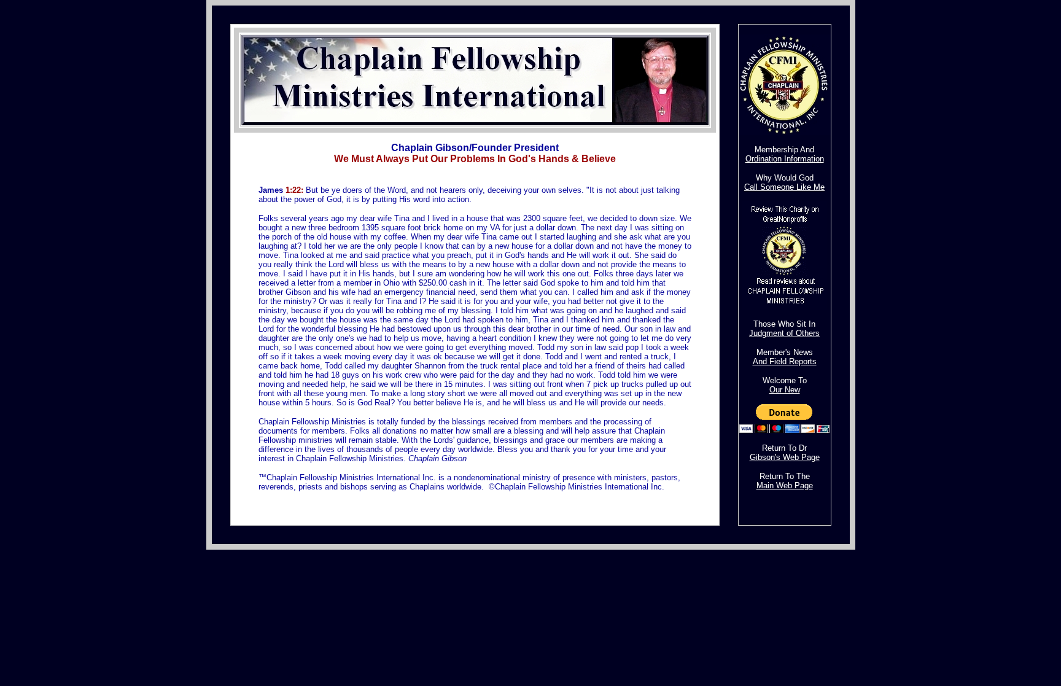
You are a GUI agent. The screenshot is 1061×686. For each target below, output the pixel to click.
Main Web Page (784, 485)
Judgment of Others (784, 333)
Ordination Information (784, 158)
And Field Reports (785, 361)
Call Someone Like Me (784, 187)
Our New (784, 389)
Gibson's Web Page (785, 457)
